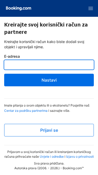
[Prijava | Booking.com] (18, 8)
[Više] (90, 8)
